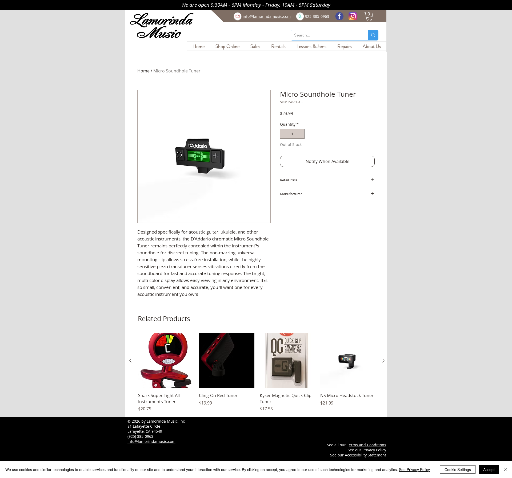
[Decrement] (284, 133)
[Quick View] (166, 361)
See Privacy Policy (414, 469)
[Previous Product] (130, 360)
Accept (489, 469)
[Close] (505, 469)
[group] (257, 372)
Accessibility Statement (365, 454)
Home (143, 71)
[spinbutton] (292, 133)
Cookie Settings (458, 469)
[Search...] (373, 35)
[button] (369, 16)
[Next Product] (383, 360)
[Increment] (300, 133)
